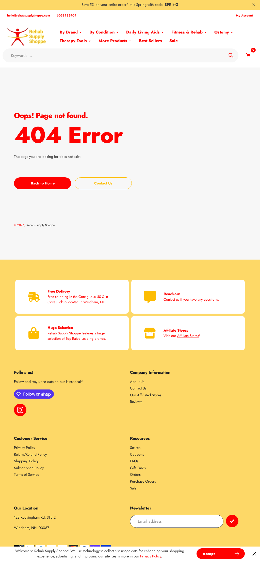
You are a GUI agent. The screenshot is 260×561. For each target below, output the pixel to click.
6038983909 (66, 15)
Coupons (137, 454)
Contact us (171, 299)
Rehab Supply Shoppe (40, 225)
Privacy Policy (24, 447)
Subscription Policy (29, 467)
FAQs (134, 461)
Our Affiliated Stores (145, 395)
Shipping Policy (26, 461)
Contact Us (138, 388)
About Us (137, 381)
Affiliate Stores (188, 335)
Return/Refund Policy (30, 454)
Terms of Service (26, 474)
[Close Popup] (254, 554)
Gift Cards (138, 467)
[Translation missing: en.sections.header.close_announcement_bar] (253, 4)
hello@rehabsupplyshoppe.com (28, 15)
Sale (133, 488)
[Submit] (232, 521)
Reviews (136, 401)
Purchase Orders (143, 481)
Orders (135, 474)
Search (135, 447)
